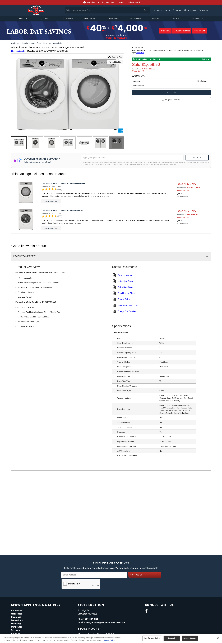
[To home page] (36, 10)
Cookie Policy (109, 640)
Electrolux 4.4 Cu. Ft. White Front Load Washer (62, 210)
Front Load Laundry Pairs (52, 43)
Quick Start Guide (126, 287)
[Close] (218, 638)
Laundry (25, 43)
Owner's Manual (125, 275)
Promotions (90, 19)
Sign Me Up (136, 575)
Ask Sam (197, 158)
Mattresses (46, 19)
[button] (154, 10)
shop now (165, 31)
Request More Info (173, 100)
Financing (113, 19)
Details (204, 59)
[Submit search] (145, 10)
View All (117, 143)
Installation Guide (125, 281)
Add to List (117, 62)
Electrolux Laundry (18, 51)
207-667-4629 (91, 619)
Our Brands (135, 19)
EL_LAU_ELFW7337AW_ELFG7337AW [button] (52, 51)
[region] (111, 638)
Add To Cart (171, 93)
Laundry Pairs (36, 43)
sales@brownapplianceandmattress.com (104, 622)
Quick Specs (49, 201)
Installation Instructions (128, 305)
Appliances (24, 19)
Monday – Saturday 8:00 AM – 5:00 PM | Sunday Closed (113, 2)
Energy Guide (124, 299)
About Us (176, 19)
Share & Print (117, 57)
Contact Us (197, 19)
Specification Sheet (126, 293)
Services (156, 19)
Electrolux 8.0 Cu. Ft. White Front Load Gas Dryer (63, 183)
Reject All (171, 638)
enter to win (199, 31)
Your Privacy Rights (152, 638)
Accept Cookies (189, 638)
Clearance (68, 19)
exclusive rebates (182, 31)
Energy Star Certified (127, 311)
